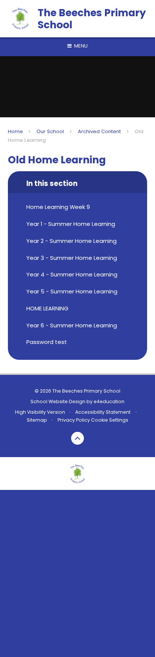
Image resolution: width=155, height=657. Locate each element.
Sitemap (37, 420)
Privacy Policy (74, 420)
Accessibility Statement (103, 412)
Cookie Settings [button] (109, 420)
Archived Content (99, 131)
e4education (109, 401)
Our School (50, 131)
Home (15, 131)
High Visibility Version (40, 412)
